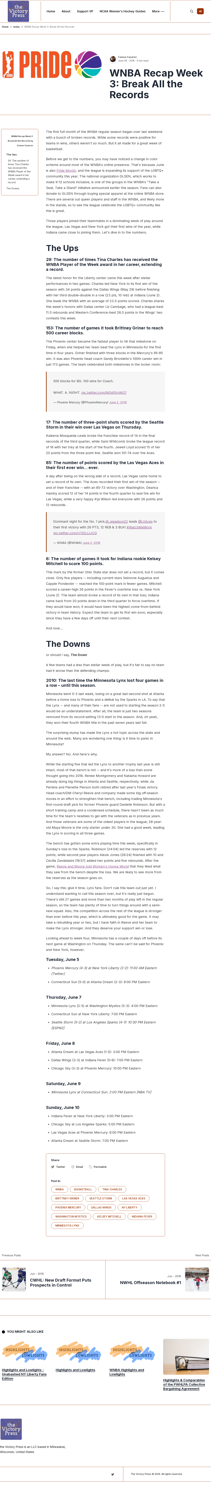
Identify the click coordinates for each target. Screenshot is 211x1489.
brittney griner (67, 1198)
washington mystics (71, 1216)
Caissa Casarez (127, 57)
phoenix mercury (68, 1207)
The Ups (11, 154)
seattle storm (101, 1198)
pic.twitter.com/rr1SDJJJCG (75, 533)
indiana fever (142, 1216)
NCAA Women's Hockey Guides (123, 11)
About (66, 11)
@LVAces (145, 521)
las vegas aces (133, 1198)
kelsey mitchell (109, 1216)
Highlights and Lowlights (75, 1370)
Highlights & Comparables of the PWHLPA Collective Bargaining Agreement (184, 1384)
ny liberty (129, 1207)
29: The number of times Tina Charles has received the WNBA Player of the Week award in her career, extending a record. (19, 171)
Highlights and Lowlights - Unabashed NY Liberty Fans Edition (24, 1374)
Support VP (85, 11)
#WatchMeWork (139, 527)
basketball (83, 1189)
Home (51, 11)
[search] (191, 11)
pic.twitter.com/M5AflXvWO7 (104, 393)
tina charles (112, 1189)
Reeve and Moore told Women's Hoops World (93, 866)
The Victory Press (141, 1474)
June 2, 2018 (118, 402)
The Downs (12, 188)
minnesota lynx (67, 1225)
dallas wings (101, 1207)
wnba (16, 26)
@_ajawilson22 (117, 521)
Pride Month (66, 171)
